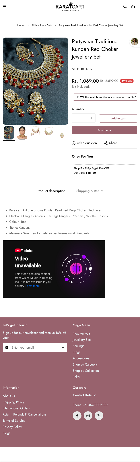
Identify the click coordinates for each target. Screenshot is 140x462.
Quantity (78, 109)
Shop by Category (85, 364)
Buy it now (104, 130)
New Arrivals (81, 333)
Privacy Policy (12, 426)
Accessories (81, 358)
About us (9, 395)
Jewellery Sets (82, 339)
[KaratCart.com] (70, 6)
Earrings (78, 345)
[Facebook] (77, 415)
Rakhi (76, 376)
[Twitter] (99, 415)
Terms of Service (14, 420)
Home (20, 25)
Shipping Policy (13, 402)
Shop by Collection (86, 370)
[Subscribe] (63, 347)
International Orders (16, 408)
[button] (133, 6)
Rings (76, 352)
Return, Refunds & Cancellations (24, 414)
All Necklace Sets (42, 25)
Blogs (6, 433)
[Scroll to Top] (133, 442)
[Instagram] (88, 415)
